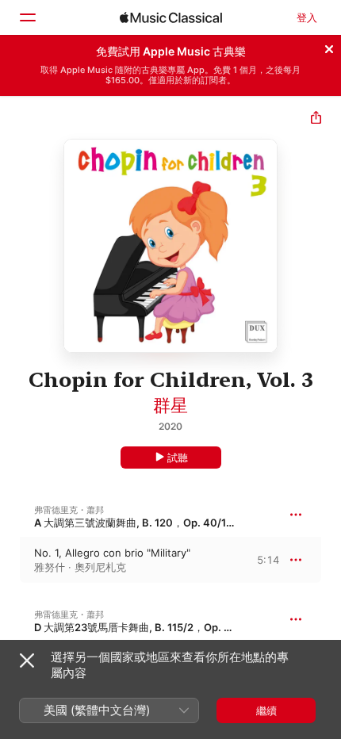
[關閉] (329, 47)
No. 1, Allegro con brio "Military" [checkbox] (112, 552)
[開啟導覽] (27, 17)
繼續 (266, 710)
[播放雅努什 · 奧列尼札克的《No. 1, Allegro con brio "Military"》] (10, 559)
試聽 (177, 457)
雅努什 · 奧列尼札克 (80, 567)
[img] (171, 17)
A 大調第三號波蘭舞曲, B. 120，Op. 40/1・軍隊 (145, 522)
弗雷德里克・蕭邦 (69, 509)
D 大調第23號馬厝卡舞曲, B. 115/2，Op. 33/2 (140, 627)
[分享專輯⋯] (316, 119)
